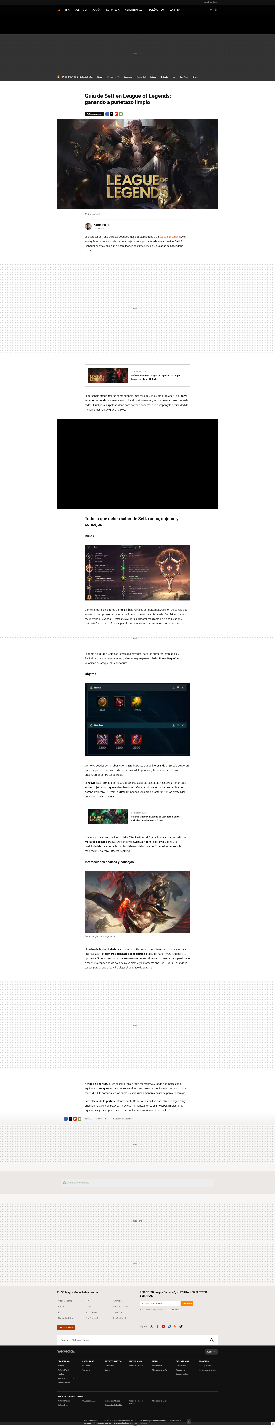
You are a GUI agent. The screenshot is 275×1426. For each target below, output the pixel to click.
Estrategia (112, 9)
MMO (99, 1118)
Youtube (163, 1326)
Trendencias (181, 1366)
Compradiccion (182, 1374)
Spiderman (128, 77)
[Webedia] (211, 2)
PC (108, 1118)
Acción (97, 9)
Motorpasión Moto (159, 1370)
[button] (101, 225)
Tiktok (181, 1326)
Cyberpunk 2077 (112, 77)
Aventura (81, 9)
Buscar (211, 1340)
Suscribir (187, 1303)
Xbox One (117, 1312)
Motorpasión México (160, 1401)
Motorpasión (157, 1366)
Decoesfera (180, 1370)
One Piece (184, 77)
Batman (153, 77)
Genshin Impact (134, 9)
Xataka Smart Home (66, 1378)
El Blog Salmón (205, 1366)
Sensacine (109, 1366)
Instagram (169, 1326)
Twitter (216, 10)
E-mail (121, 114)
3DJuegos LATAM (89, 1401)
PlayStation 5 (92, 1318)
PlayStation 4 (119, 1318)
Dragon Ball (141, 77)
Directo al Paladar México (136, 1402)
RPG (67, 9)
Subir (209, 1352)
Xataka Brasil (63, 1405)
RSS (175, 1326)
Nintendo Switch (86, 77)
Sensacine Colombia (113, 1405)
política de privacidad (174, 1309)
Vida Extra (86, 1370)
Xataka (61, 1366)
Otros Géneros (65, 1301)
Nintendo (164, 77)
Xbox (174, 77)
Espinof (108, 1370)
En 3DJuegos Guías (138, 372)
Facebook (211, 10)
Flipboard (116, 114)
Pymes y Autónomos (207, 1370)
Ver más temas (66, 1327)
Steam (99, 77)
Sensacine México (112, 1401)
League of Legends (170, 236)
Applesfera (62, 1374)
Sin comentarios (96, 114)
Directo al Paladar (136, 1366)
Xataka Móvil (63, 1370)
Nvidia (195, 77)
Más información (140, 1423)
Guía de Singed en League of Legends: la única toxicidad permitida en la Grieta (155, 818)
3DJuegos (86, 1366)
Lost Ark (175, 9)
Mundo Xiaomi (64, 1382)
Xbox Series (91, 1312)
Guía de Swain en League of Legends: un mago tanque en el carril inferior (155, 377)
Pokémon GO (156, 9)
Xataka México (64, 1401)
